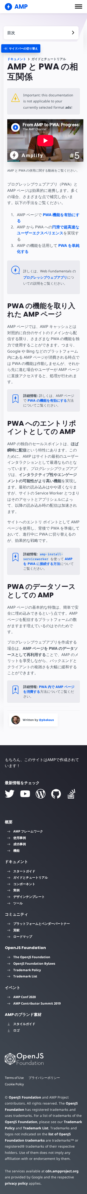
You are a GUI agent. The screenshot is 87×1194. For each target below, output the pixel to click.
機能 (16, 850)
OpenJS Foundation (25, 1097)
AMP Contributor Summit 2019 (37, 1003)
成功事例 (19, 844)
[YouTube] (25, 794)
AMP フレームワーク (28, 831)
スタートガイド (24, 871)
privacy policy (16, 1183)
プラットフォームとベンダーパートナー (41, 923)
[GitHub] (56, 794)
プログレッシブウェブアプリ (45, 277)
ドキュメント (16, 59)
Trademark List (25, 976)
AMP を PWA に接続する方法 (47, 561)
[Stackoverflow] (71, 794)
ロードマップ (22, 936)
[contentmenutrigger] (41, 33)
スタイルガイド (24, 1024)
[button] (78, 6)
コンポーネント (24, 884)
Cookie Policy (14, 1084)
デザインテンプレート (29, 896)
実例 (16, 890)
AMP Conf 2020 (24, 997)
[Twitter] (9, 794)
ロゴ (16, 1030)
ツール (18, 903)
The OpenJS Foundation (31, 957)
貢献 (16, 930)
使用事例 (19, 838)
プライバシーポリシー (44, 1077)
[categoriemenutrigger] (20, 48)
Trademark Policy (27, 970)
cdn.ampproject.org (62, 1171)
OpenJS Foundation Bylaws (34, 963)
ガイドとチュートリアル (30, 877)
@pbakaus (46, 720)
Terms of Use (14, 1077)
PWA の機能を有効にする (47, 400)
